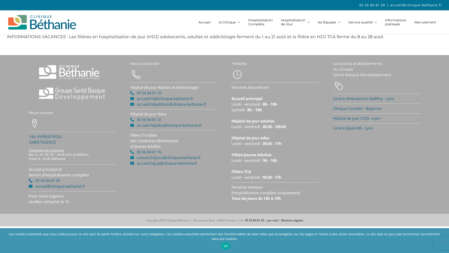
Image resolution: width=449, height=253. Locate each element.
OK (226, 246)
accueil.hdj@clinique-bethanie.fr (165, 98)
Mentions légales (292, 220)
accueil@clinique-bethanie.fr (416, 5)
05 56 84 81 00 (372, 5)
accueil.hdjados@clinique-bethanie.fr (169, 125)
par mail (272, 220)
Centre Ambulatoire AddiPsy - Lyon (363, 98)
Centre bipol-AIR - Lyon (353, 128)
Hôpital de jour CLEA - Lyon (356, 118)
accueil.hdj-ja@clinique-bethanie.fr (167, 163)
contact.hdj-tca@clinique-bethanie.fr (169, 157)
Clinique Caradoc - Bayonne (357, 108)
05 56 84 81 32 (148, 93)
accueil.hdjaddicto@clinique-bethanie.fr (171, 104)
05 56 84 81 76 (148, 152)
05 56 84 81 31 (148, 119)
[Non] (443, 240)
